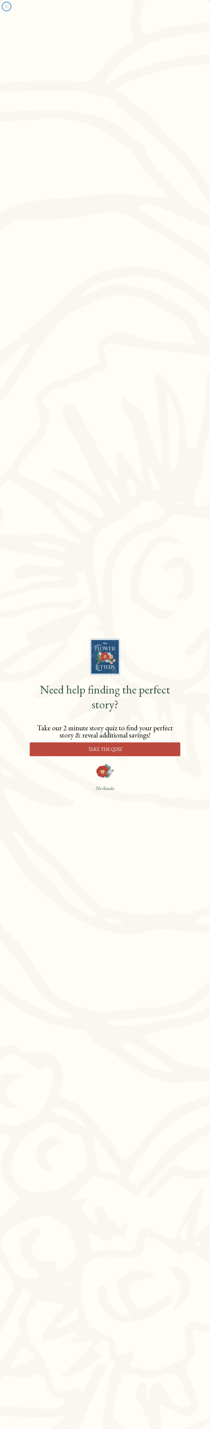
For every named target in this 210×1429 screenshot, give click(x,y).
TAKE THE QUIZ (105, 749)
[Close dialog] (6, 6)
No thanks (105, 788)
